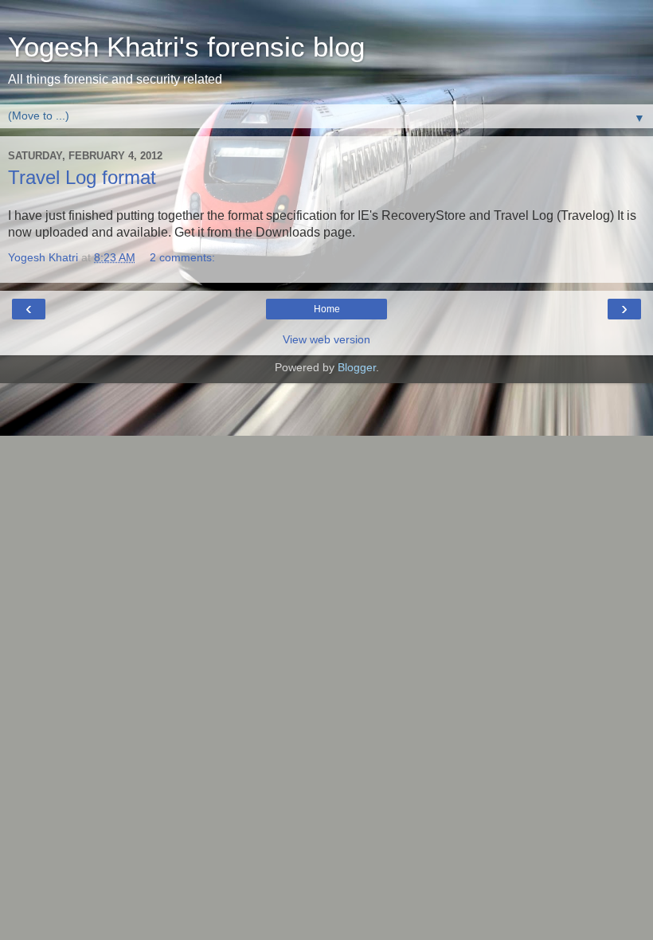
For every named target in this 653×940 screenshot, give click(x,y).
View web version (326, 339)
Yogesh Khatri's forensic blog (186, 47)
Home (327, 309)
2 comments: (182, 257)
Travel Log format (82, 177)
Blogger (357, 367)
